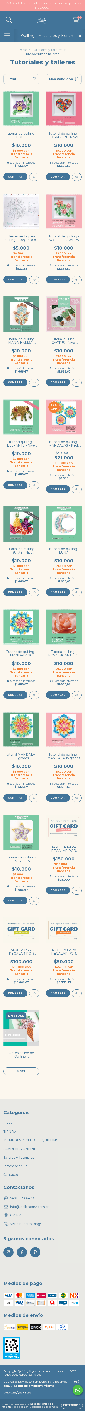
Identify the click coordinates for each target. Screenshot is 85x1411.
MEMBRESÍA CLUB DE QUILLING (30, 1140)
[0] (75, 21)
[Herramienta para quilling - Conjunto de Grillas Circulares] (34, 280)
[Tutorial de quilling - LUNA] (77, 592)
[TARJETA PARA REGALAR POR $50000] (77, 993)
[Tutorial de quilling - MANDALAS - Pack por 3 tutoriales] (77, 489)
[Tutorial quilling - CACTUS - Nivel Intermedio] (77, 383)
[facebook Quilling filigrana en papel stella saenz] (22, 1252)
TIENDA (9, 1132)
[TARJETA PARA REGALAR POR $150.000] (77, 891)
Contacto (10, 1175)
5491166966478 (22, 1198)
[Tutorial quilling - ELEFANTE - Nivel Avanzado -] (34, 485)
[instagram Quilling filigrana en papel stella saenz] (8, 1252)
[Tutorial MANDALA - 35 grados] (34, 798)
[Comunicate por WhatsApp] (78, 1390)
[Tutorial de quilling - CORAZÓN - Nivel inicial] (77, 177)
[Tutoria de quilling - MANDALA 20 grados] (34, 695)
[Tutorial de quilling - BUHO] (34, 177)
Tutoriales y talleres (47, 50)
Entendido (72, 1405)
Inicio (23, 50)
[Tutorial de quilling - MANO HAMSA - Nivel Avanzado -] (34, 383)
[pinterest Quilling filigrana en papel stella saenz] (35, 1252)
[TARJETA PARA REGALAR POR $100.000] (34, 993)
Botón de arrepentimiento (34, 1386)
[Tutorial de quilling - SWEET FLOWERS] (77, 280)
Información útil (15, 1166)
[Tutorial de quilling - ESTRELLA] (34, 901)
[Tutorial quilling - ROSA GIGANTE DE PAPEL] (77, 695)
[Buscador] (8, 20)
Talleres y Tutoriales (18, 1158)
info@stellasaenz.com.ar (29, 1207)
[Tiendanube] (17, 1393)
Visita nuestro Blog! (25, 1224)
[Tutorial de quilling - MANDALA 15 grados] (77, 798)
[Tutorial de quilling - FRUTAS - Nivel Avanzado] (34, 592)
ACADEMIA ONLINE (19, 1149)
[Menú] (7, 35)
